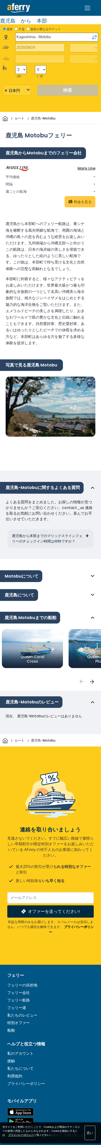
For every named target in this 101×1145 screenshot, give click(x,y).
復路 (10, 29)
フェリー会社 (18, 992)
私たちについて (20, 1068)
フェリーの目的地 (22, 985)
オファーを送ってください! (54, 911)
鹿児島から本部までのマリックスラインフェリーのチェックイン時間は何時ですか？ (47, 538)
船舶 (11, 1030)
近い (90, 1133)
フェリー (15, 975)
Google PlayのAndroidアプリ (20, 1121)
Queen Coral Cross (32, 659)
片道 (22, 29)
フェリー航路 (18, 1000)
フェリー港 (16, 1007)
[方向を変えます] (94, 37)
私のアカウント (20, 1053)
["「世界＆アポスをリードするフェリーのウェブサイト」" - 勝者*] (18, 8)
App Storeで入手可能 (20, 1112)
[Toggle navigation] (87, 8)
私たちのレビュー (22, 1015)
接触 (11, 1061)
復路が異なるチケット (45, 29)
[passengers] (81, 682)
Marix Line (86, 168)
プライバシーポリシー (26, 1083)
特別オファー (18, 1023)
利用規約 (14, 1076)
